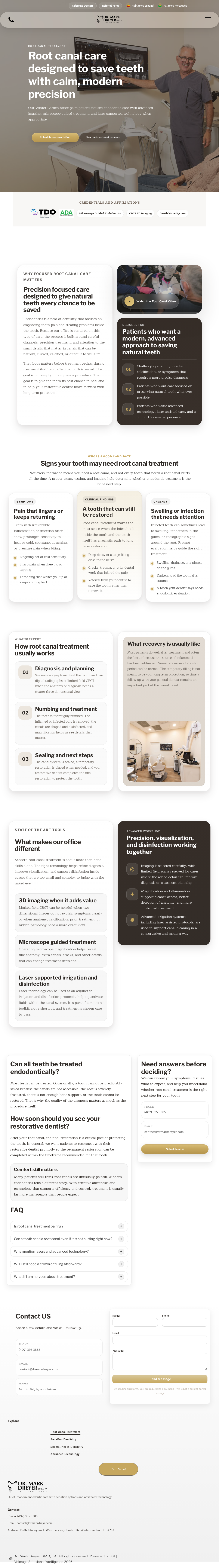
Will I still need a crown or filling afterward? (47, 1264)
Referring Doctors (82, 5)
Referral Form (110, 5)
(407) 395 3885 (155, 1112)
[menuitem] (109, 1432)
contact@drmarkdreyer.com (164, 1131)
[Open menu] (208, 20)
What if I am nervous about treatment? (44, 1277)
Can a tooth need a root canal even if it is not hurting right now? (63, 1239)
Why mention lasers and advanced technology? (51, 1251)
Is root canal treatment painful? (38, 1226)
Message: (118, 1350)
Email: (116, 1333)
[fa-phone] (11, 22)
